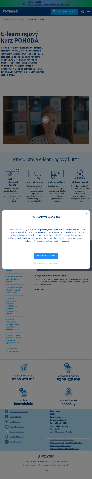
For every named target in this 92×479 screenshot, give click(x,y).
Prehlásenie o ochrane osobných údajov (51, 241)
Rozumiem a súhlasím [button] (46, 256)
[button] (46, 263)
